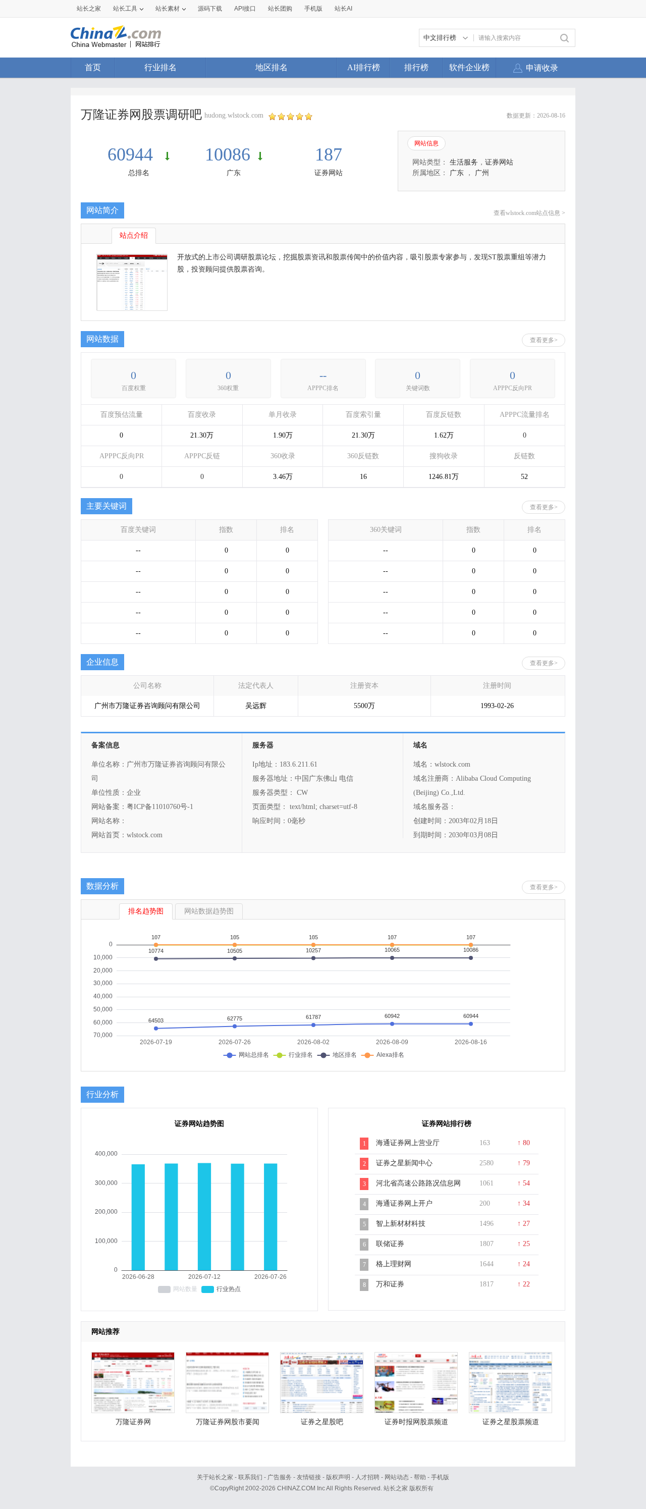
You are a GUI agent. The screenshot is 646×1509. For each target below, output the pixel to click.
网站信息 (426, 143)
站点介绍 (134, 235)
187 (328, 154)
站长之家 (89, 8)
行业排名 (160, 67)
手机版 (440, 1477)
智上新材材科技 (400, 1223)
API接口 (245, 8)
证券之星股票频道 (510, 1422)
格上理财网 (393, 1264)
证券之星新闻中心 (404, 1163)
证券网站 (328, 173)
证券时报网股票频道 (416, 1422)
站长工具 (125, 8)
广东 (234, 173)
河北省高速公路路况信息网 (418, 1183)
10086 (227, 154)
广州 (482, 173)
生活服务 (464, 162)
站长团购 (280, 8)
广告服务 (279, 1477)
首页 (93, 67)
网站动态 (397, 1477)
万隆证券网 (133, 1422)
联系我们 (250, 1477)
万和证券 (390, 1284)
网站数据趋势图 (209, 911)
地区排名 (271, 67)
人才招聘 (367, 1477)
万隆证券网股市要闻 (227, 1422)
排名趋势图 (146, 911)
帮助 (420, 1477)
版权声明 (338, 1477)
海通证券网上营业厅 (408, 1143)
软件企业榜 (469, 67)
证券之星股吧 (322, 1422)
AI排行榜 (363, 67)
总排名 (138, 173)
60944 (132, 154)
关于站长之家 (215, 1477)
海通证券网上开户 (404, 1203)
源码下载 (210, 8)
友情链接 (309, 1477)
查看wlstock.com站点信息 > (529, 213)
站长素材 (167, 8)
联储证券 (390, 1244)
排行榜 (416, 67)
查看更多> (544, 340)
